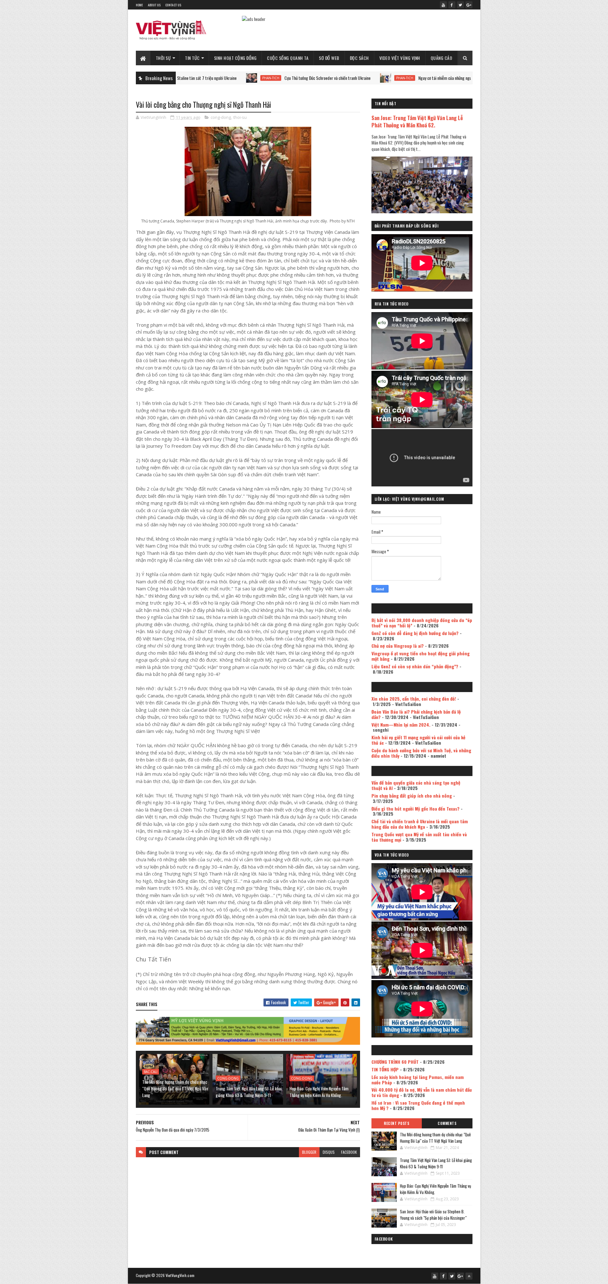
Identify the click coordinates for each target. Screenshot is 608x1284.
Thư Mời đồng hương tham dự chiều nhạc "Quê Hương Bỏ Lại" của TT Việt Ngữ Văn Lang (175, 1088)
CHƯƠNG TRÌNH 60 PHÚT (395, 1061)
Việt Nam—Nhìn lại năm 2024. (400, 724)
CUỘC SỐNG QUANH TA (287, 58)
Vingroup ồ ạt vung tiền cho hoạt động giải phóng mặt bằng (420, 656)
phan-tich (211, 78)
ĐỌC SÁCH (359, 58)
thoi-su (240, 117)
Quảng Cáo (442, 58)
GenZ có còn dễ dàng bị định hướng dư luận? (415, 633)
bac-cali (150, 1071)
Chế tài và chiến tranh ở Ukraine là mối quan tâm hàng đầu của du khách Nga (419, 824)
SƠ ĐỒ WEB (329, 58)
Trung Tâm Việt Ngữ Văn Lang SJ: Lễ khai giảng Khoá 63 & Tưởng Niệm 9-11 (249, 1091)
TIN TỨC (192, 58)
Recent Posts (396, 1123)
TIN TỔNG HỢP (385, 1069)
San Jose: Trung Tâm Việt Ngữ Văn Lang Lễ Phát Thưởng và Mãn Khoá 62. (417, 121)
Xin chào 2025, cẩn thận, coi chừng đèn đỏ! (413, 698)
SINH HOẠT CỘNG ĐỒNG (235, 58)
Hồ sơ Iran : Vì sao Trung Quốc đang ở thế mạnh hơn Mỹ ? (418, 1105)
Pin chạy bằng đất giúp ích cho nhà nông (411, 795)
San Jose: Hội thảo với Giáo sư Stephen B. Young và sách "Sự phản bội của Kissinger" (433, 1214)
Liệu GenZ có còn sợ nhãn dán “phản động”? (414, 666)
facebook (349, 1152)
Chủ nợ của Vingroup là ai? (397, 645)
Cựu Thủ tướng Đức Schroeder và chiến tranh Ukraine (268, 77)
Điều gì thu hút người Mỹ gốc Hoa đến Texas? (415, 808)
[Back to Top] (469, 1276)
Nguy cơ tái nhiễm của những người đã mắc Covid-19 (401, 77)
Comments (447, 1123)
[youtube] (443, 4)
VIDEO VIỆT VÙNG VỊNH (399, 58)
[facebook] (451, 4)
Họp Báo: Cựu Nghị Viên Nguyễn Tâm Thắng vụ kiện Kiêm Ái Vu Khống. (318, 1091)
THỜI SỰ (163, 58)
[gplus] (469, 4)
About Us (154, 5)
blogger (309, 1152)
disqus (329, 1152)
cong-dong (221, 117)
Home (139, 5)
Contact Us (173, 5)
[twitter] (460, 4)
